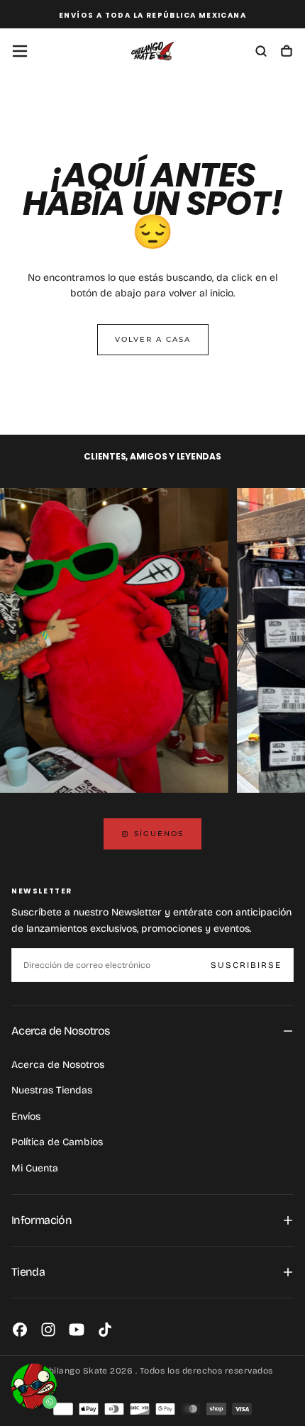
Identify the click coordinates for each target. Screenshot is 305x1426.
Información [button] (41, 1220)
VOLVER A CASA (153, 339)
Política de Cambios (57, 1142)
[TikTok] (104, 1329)
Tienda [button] (28, 1272)
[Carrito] (286, 52)
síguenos (159, 833)
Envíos (25, 1116)
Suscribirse (246, 965)
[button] (19, 51)
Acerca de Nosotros (57, 1065)
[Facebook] (19, 1329)
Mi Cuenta (34, 1168)
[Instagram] (48, 1329)
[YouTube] (76, 1329)
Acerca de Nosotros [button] (60, 1030)
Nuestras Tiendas (51, 1090)
